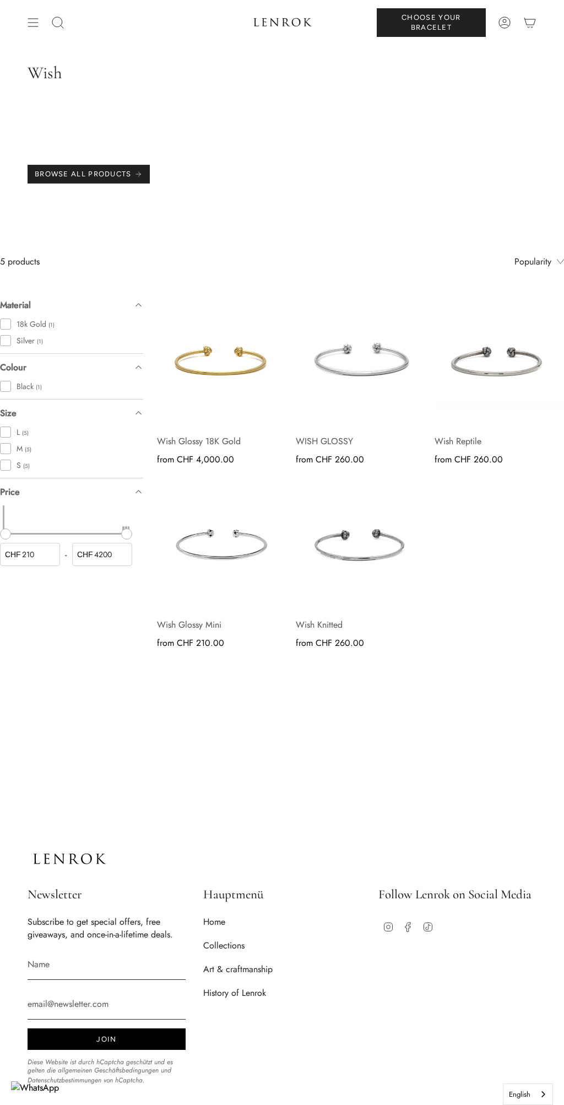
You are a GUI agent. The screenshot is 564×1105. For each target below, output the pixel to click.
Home (214, 921)
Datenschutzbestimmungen (64, 1080)
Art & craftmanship (238, 969)
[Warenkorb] (530, 22)
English (519, 1094)
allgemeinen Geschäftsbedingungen (108, 1070)
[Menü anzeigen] (33, 22)
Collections (224, 945)
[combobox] (528, 1094)
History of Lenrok (234, 993)
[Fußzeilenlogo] (69, 859)
